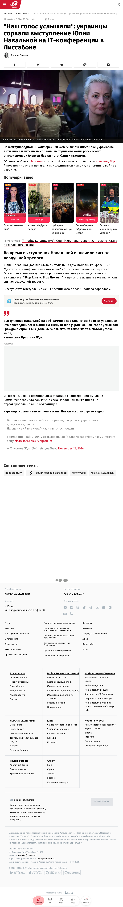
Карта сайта (88, 644)
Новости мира (23, 14)
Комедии (52, 738)
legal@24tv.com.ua (46, 859)
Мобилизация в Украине (100, 673)
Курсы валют (17, 729)
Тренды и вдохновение (22, 773)
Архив (85, 639)
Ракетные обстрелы (57, 677)
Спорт (51, 760)
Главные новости (19, 677)
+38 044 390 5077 (74, 594)
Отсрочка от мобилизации (98, 698)
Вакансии (87, 628)
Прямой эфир (17, 686)
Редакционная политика (17, 634)
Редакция (9, 628)
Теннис (51, 773)
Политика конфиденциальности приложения (59, 637)
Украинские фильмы (58, 729)
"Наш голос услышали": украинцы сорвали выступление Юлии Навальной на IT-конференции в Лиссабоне (76, 14)
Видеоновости (17, 690)
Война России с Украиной (63, 673)
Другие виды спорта (58, 782)
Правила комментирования (57, 650)
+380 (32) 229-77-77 (27, 855)
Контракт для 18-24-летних (99, 694)
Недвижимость (19, 760)
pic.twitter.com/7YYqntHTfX (33, 441)
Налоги (14, 745)
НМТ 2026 (89, 737)
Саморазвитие (92, 741)
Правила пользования (16, 655)
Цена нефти (16, 725)
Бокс (49, 765)
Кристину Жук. (106, 161)
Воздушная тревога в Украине (63, 690)
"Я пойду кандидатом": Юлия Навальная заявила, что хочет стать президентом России (60, 243)
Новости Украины (19, 682)
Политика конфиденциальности (59, 623)
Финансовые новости (21, 733)
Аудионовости (17, 695)
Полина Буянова (19, 55)
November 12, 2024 (71, 448)
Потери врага (54, 707)
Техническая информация (56, 656)
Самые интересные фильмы (62, 725)
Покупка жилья (18, 769)
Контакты (87, 623)
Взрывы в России (56, 703)
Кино (50, 720)
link (65, 607)
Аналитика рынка (19, 765)
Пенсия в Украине (19, 750)
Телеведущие (11, 644)
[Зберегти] (108, 64)
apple (35, 872)
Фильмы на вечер (56, 733)
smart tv (53, 872)
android (17, 872)
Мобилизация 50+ (94, 685)
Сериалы (52, 742)
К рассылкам (102, 801)
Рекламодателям (13, 649)
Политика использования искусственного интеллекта (57, 629)
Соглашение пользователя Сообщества (57, 644)
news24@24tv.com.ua (17, 594)
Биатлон (51, 778)
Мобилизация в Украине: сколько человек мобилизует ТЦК (100, 706)
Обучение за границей (96, 745)
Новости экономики (22, 720)
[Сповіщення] (119, 4)
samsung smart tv (72, 872)
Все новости (17, 673)
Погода (13, 699)
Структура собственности (94, 634)
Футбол (51, 769)
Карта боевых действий (59, 682)
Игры (85, 649)
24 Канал (8, 14)
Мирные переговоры (58, 686)
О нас (7, 623)
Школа (88, 732)
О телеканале (11, 639)
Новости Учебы (94, 720)
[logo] (14, 4)
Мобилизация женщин (96, 690)
